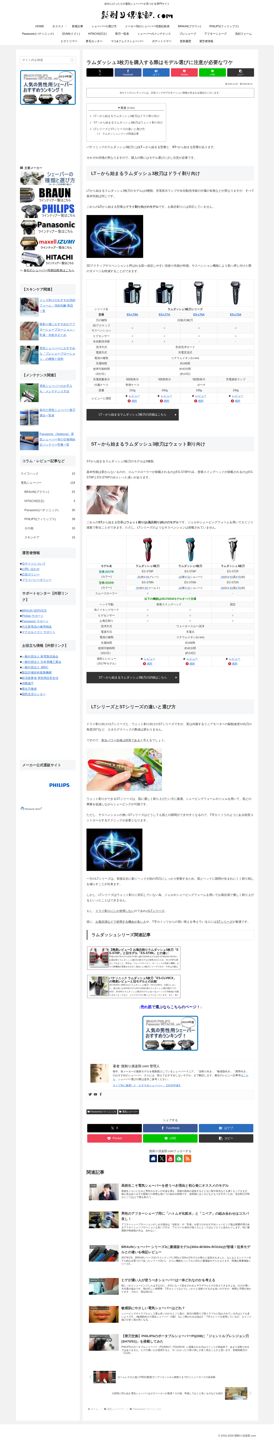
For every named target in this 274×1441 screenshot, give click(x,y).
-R (138, 577)
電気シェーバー (130, 1111)
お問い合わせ (31, 569)
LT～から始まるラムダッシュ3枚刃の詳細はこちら (132, 414)
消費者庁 (28, 683)
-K (230, 577)
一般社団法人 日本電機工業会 (41, 662)
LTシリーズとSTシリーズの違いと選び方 (118, 129)
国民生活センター (34, 694)
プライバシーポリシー (37, 579)
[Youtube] (95, 1095)
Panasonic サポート (35, 621)
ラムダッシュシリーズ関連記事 (118, 133)
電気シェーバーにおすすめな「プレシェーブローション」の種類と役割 (57, 354)
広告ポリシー (31, 574)
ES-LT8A (132, 314)
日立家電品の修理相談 (37, 626)
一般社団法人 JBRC (35, 667)
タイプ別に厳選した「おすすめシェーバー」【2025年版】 (147, 1085)
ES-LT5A (199, 314)
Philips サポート (33, 615)
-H (146, 577)
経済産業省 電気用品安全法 (40, 678)
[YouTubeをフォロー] (170, 1158)
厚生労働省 (29, 688)
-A (179, 577)
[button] (240, 72)
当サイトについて (34, 563)
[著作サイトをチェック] (153, 1158)
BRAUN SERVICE (34, 610)
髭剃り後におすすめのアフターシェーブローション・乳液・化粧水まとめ (57, 330)
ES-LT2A (235, 314)
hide (131, 107)
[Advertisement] (48, 135)
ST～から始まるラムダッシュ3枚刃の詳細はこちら (133, 677)
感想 (134, 400)
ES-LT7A (164, 314)
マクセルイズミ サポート (38, 632)
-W (222, 577)
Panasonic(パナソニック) (103, 1111)
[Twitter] (90, 1095)
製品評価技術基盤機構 (37, 672)
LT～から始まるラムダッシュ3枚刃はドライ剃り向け (125, 115)
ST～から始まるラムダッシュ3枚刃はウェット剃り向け (127, 122)
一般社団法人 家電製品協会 (40, 656)
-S (187, 577)
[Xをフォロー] (162, 1158)
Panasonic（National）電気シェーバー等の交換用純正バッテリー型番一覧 (57, 439)
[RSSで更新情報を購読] (187, 1158)
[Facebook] (100, 1095)
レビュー (134, 395)
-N (145, 588)
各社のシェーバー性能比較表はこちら (49, 270)
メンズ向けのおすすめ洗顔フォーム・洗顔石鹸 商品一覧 (57, 306)
